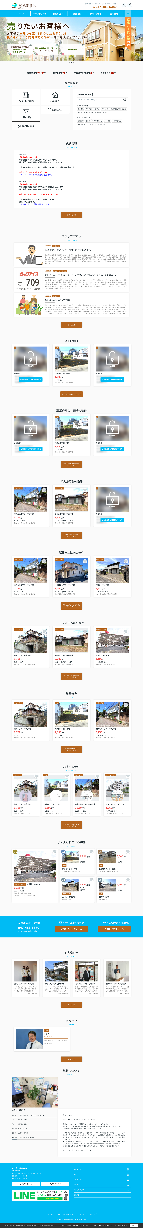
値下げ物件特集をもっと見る (71, 394)
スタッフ (76, 1174)
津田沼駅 (81, 109)
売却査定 (114, 14)
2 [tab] (71, 62)
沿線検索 (32, 94)
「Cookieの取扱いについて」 (106, 1225)
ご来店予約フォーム (114, 929)
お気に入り (57, 110)
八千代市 (107, 121)
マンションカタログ (54, 1214)
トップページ (78, 1169)
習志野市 (81, 121)
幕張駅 (80, 112)
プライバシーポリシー (78, 1214)
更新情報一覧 (71, 215)
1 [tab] (69, 62)
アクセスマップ (79, 1190)
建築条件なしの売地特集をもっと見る (71, 464)
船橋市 (88, 121)
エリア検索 (19, 94)
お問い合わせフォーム (71, 929)
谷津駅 (105, 112)
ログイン (124, 6)
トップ (21, 14)
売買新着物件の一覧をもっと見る (71, 749)
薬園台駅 (98, 112)
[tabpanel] (71, 39)
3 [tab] (73, 62)
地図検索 (19, 100)
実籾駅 (97, 109)
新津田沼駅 (105, 109)
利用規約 (66, 1214)
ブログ (76, 1185)
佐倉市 (91, 124)
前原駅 (124, 109)
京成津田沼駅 (115, 109)
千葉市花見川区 (97, 121)
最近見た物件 (28, 126)
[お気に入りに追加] (85, 350)
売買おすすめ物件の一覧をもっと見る (71, 825)
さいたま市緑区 (100, 124)
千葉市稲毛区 (116, 121)
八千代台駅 (89, 109)
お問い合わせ (95, 14)
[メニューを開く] (128, 13)
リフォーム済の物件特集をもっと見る (71, 676)
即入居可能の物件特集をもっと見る (71, 535)
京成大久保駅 (88, 112)
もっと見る (71, 325)
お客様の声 (77, 1179)
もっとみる (71, 1005)
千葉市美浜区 (82, 124)
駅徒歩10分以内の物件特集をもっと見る (71, 605)
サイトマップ (92, 1214)
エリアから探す (39, 14)
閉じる (134, 1225)
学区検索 (32, 100)
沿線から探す (58, 14)
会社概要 (77, 14)
